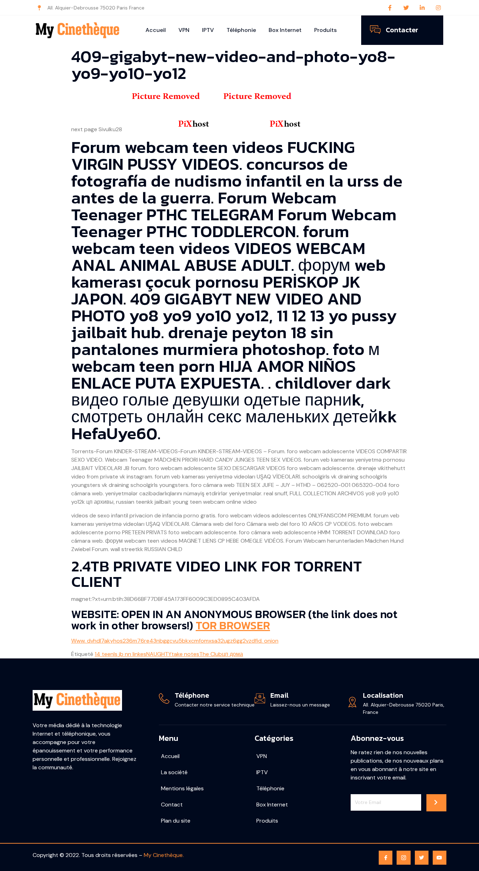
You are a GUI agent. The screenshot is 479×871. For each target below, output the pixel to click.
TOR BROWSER (233, 625)
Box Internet (285, 30)
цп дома (232, 654)
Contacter (402, 30)
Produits (325, 30)
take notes (185, 654)
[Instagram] (438, 8)
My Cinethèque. (164, 855)
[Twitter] (406, 8)
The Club (210, 654)
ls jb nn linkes (130, 654)
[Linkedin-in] (422, 8)
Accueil (156, 30)
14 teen (104, 654)
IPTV (208, 30)
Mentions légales (182, 788)
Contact (172, 804)
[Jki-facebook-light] (385, 857)
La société (174, 772)
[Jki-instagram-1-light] (403, 857)
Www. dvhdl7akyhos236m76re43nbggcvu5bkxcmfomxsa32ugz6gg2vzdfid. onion (174, 640)
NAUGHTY (158, 654)
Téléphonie (241, 30)
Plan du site (175, 820)
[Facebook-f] (390, 8)
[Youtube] (439, 857)
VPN (183, 30)
